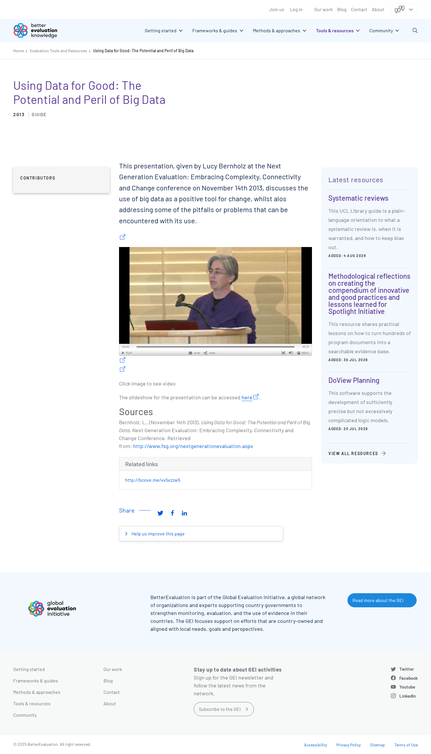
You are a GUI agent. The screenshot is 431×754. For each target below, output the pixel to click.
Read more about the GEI (377, 600)
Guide (39, 114)
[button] (415, 30)
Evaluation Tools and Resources (58, 50)
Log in (296, 9)
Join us (276, 9)
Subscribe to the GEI (220, 709)
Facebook (408, 678)
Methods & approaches (36, 692)
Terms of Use (406, 744)
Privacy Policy (348, 744)
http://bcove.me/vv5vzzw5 (152, 480)
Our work (323, 9)
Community (25, 715)
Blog (342, 9)
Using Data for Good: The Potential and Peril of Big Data (143, 50)
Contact (359, 9)
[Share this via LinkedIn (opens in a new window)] (184, 512)
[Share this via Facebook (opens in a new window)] (172, 512)
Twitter (406, 669)
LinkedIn (407, 696)
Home (18, 50)
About (378, 9)
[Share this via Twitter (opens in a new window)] (160, 512)
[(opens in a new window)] (122, 237)
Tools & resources (31, 703)
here (247, 397)
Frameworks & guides (35, 680)
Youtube (407, 686)
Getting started (29, 669)
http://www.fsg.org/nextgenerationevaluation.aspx (193, 446)
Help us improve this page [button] (158, 533)
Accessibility (315, 744)
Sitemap (377, 744)
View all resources (353, 453)
